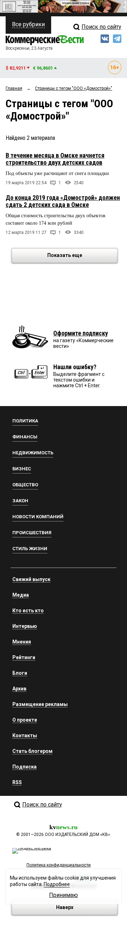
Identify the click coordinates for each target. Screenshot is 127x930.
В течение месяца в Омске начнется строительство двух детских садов (55, 159)
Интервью (24, 626)
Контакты (24, 735)
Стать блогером (32, 751)
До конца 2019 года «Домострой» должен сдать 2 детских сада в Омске (63, 201)
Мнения (21, 642)
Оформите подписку (80, 333)
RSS (17, 782)
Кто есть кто (28, 610)
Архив (19, 688)
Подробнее (57, 884)
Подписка (24, 767)
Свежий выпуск (31, 579)
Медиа (20, 595)
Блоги (19, 673)
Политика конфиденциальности (58, 865)
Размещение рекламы (40, 704)
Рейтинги (23, 657)
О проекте (24, 720)
